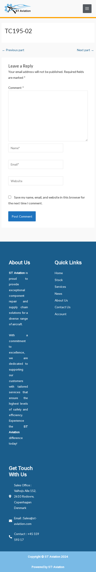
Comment (16, 88)
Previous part (13, 50)
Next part (85, 50)
